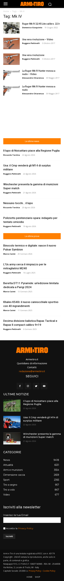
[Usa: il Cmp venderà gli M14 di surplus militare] (12, 422)
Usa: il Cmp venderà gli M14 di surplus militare (40, 419)
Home (6, 11)
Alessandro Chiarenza (33, 78)
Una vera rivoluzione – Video (37, 39)
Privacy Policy (25, 528)
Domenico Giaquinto (32, 27)
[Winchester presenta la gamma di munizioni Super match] (12, 438)
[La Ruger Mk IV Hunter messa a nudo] (11, 90)
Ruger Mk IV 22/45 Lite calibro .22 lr (41, 23)
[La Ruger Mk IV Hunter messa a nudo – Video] (11, 75)
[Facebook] (20, 386)
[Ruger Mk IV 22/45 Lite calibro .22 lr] (11, 28)
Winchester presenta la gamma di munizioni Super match (42, 435)
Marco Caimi (9, 254)
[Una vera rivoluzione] (11, 59)
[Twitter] (36, 386)
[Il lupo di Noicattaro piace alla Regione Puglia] (12, 406)
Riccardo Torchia (11, 155)
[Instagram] (28, 386)
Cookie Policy (49, 570)
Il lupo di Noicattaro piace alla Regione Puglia (31, 150)
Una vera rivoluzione (33, 55)
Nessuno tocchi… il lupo (18, 203)
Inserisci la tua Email (15, 515)
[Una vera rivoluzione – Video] (11, 43)
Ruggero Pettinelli (31, 43)
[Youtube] (44, 386)
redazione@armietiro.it (32, 371)
